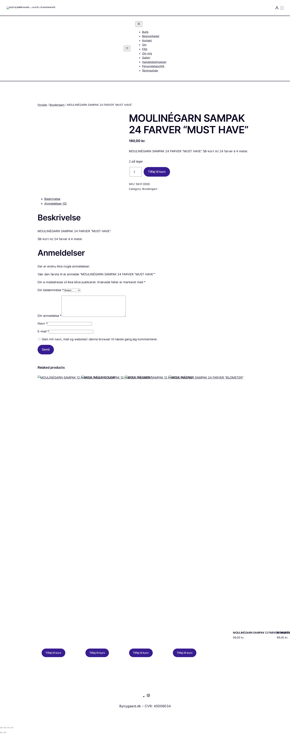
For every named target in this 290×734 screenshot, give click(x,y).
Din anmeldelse (49, 315)
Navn (42, 323)
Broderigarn (57, 104)
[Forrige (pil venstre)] (1, 732)
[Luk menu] (138, 24)
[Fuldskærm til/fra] (5, 727)
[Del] (8, 727)
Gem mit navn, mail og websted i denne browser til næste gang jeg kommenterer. (100, 339)
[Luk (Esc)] (12, 727)
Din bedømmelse (51, 290)
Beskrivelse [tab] (52, 199)
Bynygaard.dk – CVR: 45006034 (145, 706)
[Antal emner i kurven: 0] (282, 8)
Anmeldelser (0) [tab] (55, 203)
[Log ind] (277, 8)
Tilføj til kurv (157, 171)
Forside (42, 104)
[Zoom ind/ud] (1, 727)
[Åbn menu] (127, 48)
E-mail (43, 331)
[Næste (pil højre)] (5, 732)
